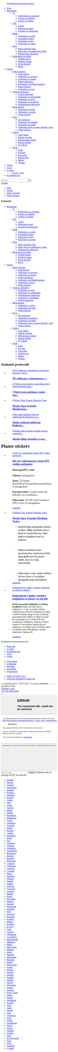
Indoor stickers (18, 71)
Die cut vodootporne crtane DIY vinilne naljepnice (30, 462)
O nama (10, 170)
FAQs (9, 168)
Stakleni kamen (25, 61)
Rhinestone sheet (25, 28)
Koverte (21, 152)
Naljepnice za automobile (29, 97)
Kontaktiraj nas (13, 175)
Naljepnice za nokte (27, 112)
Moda (15, 33)
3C (13, 13)
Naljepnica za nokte (27, 43)
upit (14, 508)
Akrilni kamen (24, 59)
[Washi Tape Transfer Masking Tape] (29, 513)
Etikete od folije (25, 137)
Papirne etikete (24, 142)
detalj (18, 508)
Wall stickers (23, 74)
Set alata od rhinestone (28, 31)
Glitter (21, 26)
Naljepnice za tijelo (26, 109)
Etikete (15, 132)
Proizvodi (11, 646)
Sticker (10, 69)
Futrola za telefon (26, 21)
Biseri (20, 66)
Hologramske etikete (27, 140)
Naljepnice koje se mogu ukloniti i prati (35, 127)
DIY (14, 23)
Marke (21, 160)
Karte (20, 150)
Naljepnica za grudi (26, 36)
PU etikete (22, 145)
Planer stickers (24, 87)
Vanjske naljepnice (20, 92)
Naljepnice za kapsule (27, 122)
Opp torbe (22, 155)
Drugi (15, 147)
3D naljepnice (24, 119)
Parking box (23, 157)
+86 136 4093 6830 (10, 691)
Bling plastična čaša (27, 49)
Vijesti (9, 165)
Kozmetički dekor (26, 38)
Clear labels (23, 135)
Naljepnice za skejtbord (28, 102)
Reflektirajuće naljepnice (29, 104)
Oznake (21, 163)
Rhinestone (12, 11)
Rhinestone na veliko (21, 56)
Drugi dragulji (24, 64)
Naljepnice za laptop (27, 79)
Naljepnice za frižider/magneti (31, 84)
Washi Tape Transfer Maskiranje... (24, 407)
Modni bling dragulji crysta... (29, 438)
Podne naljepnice (25, 81)
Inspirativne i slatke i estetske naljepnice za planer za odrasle (30, 597)
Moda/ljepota (18, 107)
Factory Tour (18, 173)
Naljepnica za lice (26, 41)
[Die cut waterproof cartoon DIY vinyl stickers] (31, 455)
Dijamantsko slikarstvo (28, 54)
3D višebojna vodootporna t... (29, 378)
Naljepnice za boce (26, 89)
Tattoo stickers (24, 114)
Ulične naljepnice (26, 94)
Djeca (15, 117)
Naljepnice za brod (26, 99)
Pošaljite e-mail (8, 688)
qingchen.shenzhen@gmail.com (21, 679)
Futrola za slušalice (26, 18)
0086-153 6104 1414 (16, 676)
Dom (9, 8)
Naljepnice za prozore (27, 76)
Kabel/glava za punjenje (28, 16)
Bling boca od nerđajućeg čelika (32, 51)
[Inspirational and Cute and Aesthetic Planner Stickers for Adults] (31, 590)
